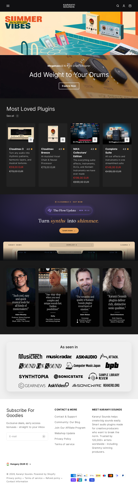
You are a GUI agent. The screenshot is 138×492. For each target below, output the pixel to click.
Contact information (17, 481)
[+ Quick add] (30, 139)
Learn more (69, 230)
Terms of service (64, 444)
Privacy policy (14, 478)
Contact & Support (66, 416)
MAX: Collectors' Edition (80, 153)
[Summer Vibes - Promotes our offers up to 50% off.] (69, 33)
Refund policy (53, 478)
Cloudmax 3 (16, 149)
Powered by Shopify (44, 474)
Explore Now (69, 86)
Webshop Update (65, 433)
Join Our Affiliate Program (70, 427)
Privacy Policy (63, 438)
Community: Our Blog (67, 422)
